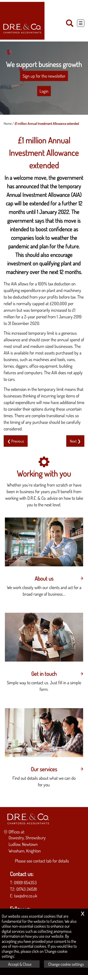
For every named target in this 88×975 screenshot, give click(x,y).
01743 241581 (26, 889)
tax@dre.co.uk (25, 895)
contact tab (42, 860)
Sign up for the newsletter (44, 76)
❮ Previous (15, 441)
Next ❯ (75, 441)
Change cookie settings (66, 964)
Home (7, 123)
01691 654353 (25, 882)
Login (44, 91)
